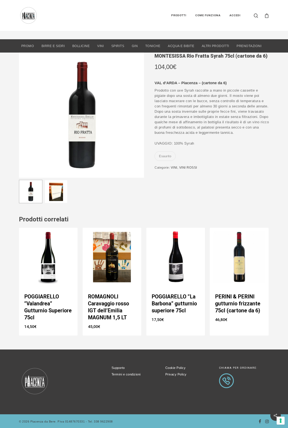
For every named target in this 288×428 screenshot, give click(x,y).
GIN (135, 46)
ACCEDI (235, 15)
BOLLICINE (81, 46)
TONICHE (152, 46)
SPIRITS (117, 46)
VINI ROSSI (188, 167)
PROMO (27, 46)
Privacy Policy (176, 374)
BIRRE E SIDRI (53, 46)
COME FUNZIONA (208, 15)
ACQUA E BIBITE (181, 46)
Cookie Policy (175, 368)
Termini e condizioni (126, 374)
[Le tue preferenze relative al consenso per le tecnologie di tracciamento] (281, 421)
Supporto (118, 368)
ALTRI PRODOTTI (215, 46)
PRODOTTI (178, 15)
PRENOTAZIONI (249, 46)
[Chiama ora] (226, 390)
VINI (100, 46)
